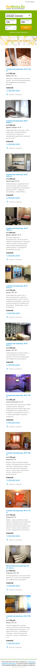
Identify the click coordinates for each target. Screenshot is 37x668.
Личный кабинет (30, 1)
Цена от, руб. (10, 20)
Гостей (8, 26)
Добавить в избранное (15, 94)
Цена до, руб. (25, 20)
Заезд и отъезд (10, 14)
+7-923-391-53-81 (13, 90)
